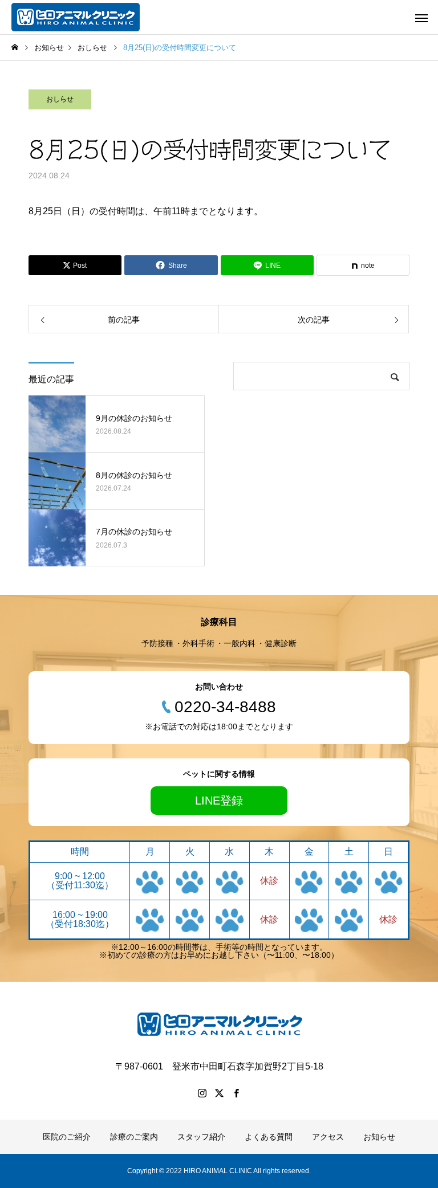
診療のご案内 (134, 1136)
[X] (219, 1093)
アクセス (328, 1136)
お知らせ (379, 1136)
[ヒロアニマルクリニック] (75, 17)
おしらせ (60, 99)
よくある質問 (269, 1136)
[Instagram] (202, 1093)
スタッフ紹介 (201, 1136)
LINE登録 (219, 800)
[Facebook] (236, 1093)
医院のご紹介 (67, 1136)
